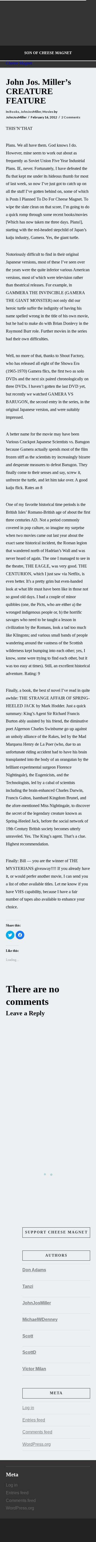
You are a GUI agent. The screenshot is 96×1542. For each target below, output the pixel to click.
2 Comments (70, 117)
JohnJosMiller (31, 112)
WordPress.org (36, 1444)
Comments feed (37, 1432)
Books (14, 112)
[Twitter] (48, 1530)
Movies (47, 112)
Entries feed (33, 1420)
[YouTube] (53, 1530)
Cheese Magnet (19, 63)
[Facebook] (43, 1530)
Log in (28, 1407)
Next (84, 30)
